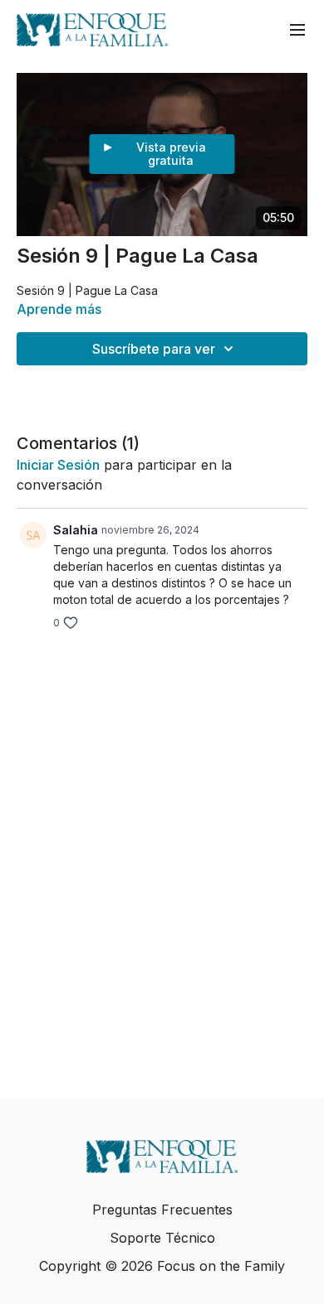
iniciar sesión (58, 464)
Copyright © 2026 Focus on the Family (162, 1266)
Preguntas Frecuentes (162, 1209)
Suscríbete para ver (153, 348)
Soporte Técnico (162, 1237)
